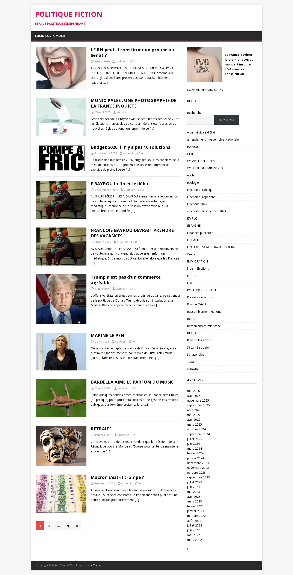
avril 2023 (193, 497)
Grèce (191, 254)
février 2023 (195, 506)
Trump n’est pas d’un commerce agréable (126, 279)
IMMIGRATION (197, 261)
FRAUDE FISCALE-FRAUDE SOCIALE (212, 247)
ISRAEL (192, 276)
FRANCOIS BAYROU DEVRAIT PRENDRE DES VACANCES (132, 233)
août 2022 (194, 521)
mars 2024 (194, 448)
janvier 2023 (195, 511)
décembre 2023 (198, 463)
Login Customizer (50, 36)
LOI (189, 283)
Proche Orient (196, 304)
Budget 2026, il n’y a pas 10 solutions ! (131, 147)
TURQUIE (193, 362)
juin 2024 (193, 443)
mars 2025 (194, 424)
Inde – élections (198, 268)
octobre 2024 (196, 429)
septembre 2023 (198, 477)
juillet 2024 (194, 439)
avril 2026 (193, 396)
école (191, 175)
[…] (105, 82)
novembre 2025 (198, 400)
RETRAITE (101, 429)
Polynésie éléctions (200, 297)
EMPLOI (192, 218)
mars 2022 (194, 540)
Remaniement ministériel (204, 326)
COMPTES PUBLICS (201, 161)
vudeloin (121, 61)
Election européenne (201, 197)
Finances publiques (200, 233)
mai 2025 (193, 415)
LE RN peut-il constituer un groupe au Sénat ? (132, 52)
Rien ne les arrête (199, 340)
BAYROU (193, 147)
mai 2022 (193, 535)
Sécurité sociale (198, 347)
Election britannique (200, 190)
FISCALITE (194, 240)
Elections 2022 (197, 204)
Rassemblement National (204, 311)
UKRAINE (193, 369)
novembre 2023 (198, 468)
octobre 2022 (196, 516)
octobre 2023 (196, 472)
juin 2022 (193, 530)
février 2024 (195, 453)
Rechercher (195, 113)
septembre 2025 (198, 405)
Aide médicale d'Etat (201, 132)
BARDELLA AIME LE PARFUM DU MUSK (132, 382)
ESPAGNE (194, 225)
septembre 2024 (198, 434)
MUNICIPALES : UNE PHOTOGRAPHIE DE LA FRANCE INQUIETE (133, 103)
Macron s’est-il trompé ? (117, 477)
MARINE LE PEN (107, 335)
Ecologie (193, 183)
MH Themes (95, 565)
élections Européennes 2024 (206, 211)
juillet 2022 (194, 525)
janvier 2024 (195, 458)
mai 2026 (193, 391)
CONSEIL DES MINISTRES (205, 90)
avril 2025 (193, 419)
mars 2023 (194, 501)
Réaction (193, 319)
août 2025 (194, 410)
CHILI (191, 154)
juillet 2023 (194, 482)
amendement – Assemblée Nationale (213, 139)
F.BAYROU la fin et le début (120, 184)
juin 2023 (193, 487)
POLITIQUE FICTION (201, 290)
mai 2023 (193, 492)
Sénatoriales (195, 354)
